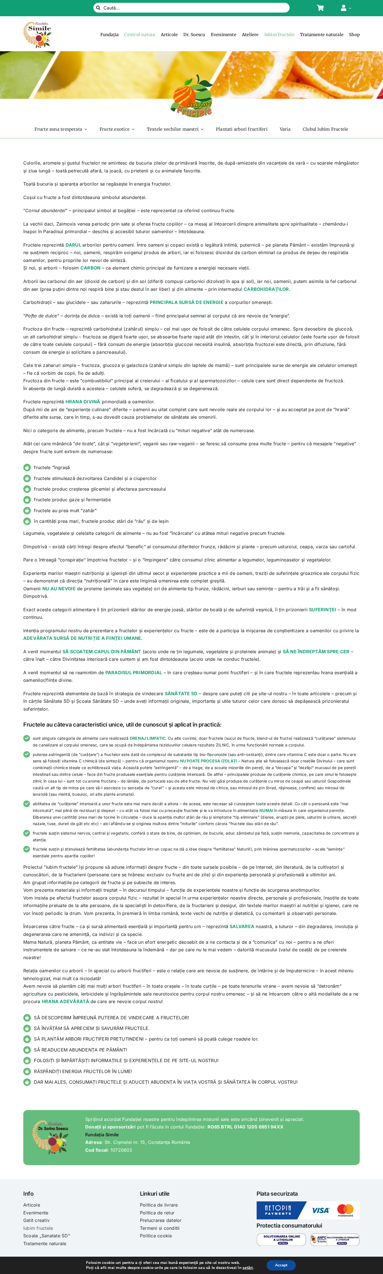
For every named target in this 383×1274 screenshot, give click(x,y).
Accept (281, 1265)
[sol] (281, 1235)
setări (248, 1267)
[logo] (37, 24)
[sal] (335, 1235)
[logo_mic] (191, 76)
